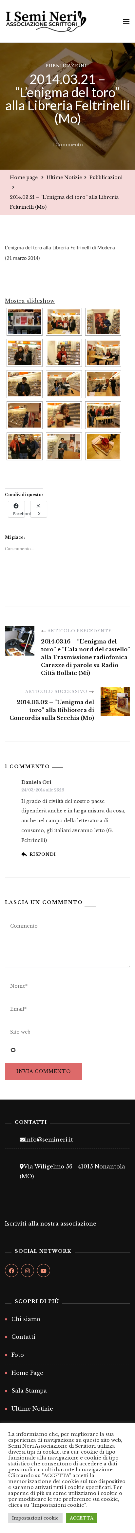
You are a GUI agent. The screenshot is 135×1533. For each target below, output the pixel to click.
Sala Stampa (29, 1390)
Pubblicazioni (66, 65)
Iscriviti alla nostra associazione (50, 1223)
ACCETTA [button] (81, 1518)
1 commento (67, 145)
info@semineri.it (49, 1139)
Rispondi (42, 854)
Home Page (27, 1373)
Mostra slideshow (30, 301)
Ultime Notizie (32, 1408)
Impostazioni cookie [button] (35, 1518)
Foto (17, 1355)
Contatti (23, 1337)
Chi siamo (25, 1319)
